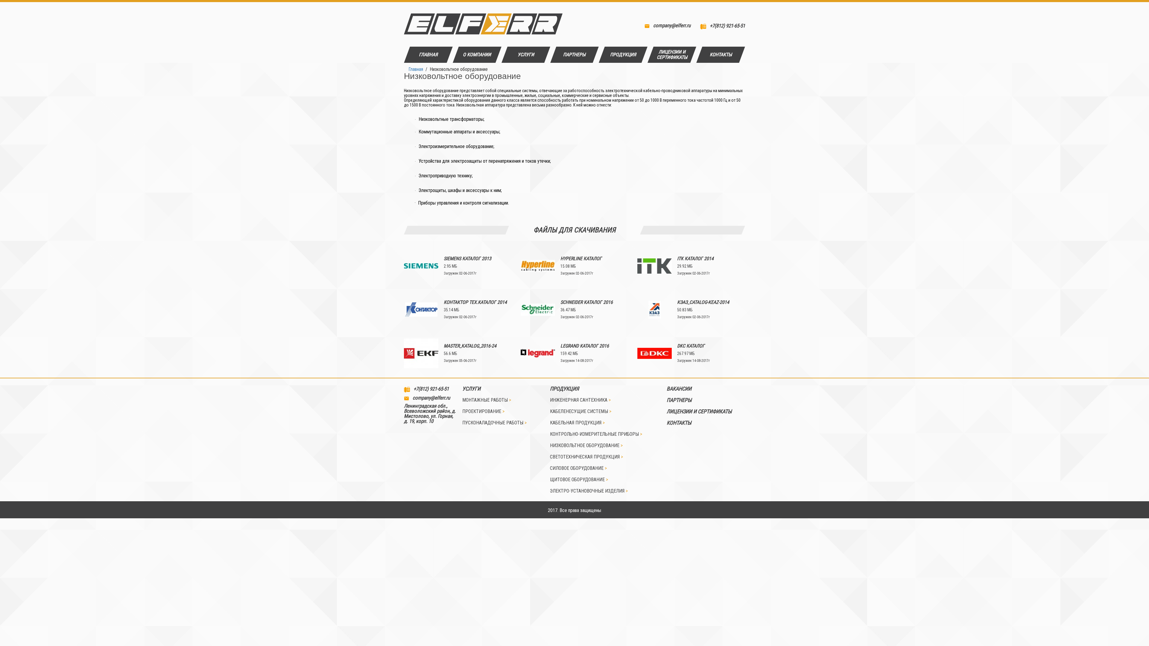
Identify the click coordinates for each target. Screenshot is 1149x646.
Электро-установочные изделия (589, 491)
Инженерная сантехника (580, 400)
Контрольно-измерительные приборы (596, 434)
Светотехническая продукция (586, 457)
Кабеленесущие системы (580, 411)
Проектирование (483, 411)
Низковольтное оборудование (586, 445)
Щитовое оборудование (579, 479)
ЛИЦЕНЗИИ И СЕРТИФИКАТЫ (699, 411)
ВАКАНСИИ (679, 389)
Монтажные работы (486, 400)
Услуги (471, 389)
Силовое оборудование (578, 468)
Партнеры (679, 400)
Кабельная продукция (577, 423)
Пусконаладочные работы (494, 423)
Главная (415, 69)
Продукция (564, 389)
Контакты (679, 423)
